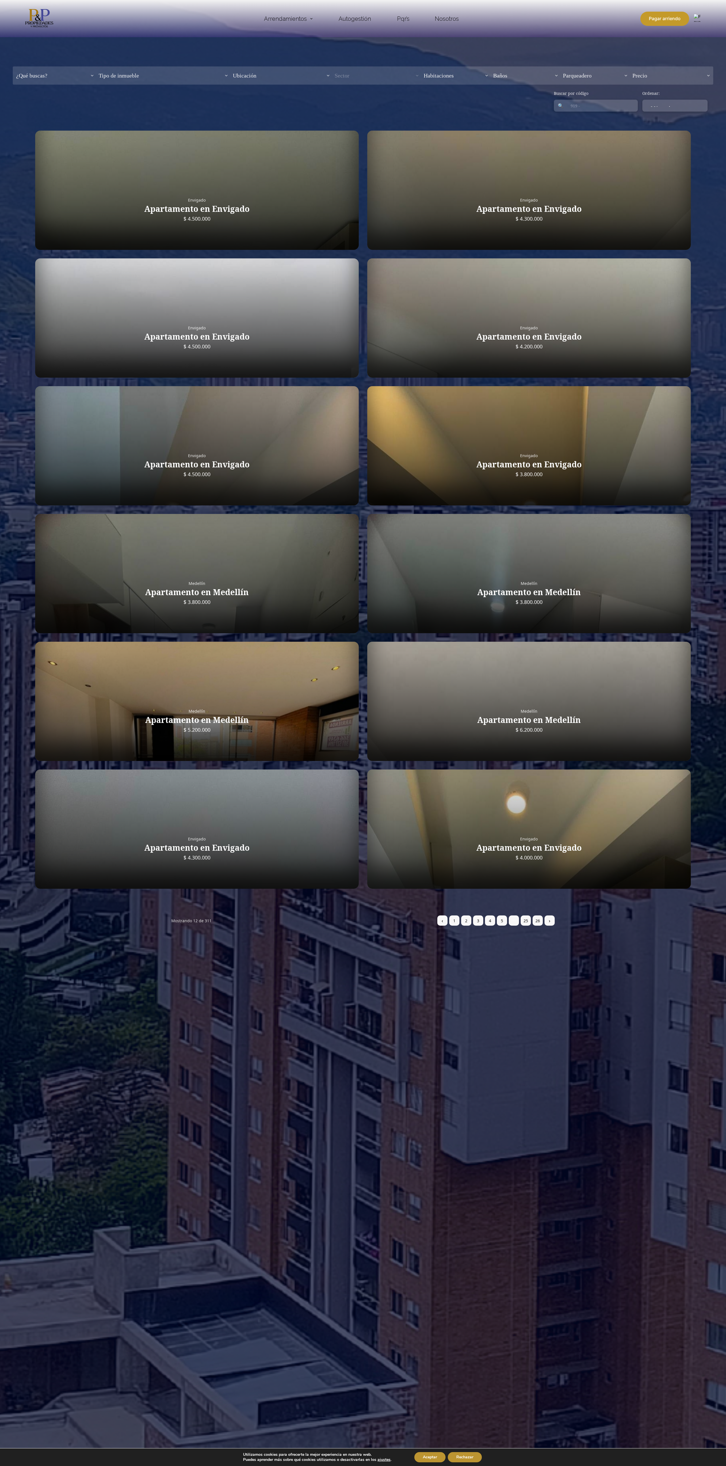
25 (526, 920)
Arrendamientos (285, 18)
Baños (500, 75)
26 (537, 920)
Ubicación (244, 75)
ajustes (384, 1459)
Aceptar (430, 1457)
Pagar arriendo (665, 18)
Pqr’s (403, 18)
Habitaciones (439, 75)
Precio (639, 75)
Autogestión (355, 18)
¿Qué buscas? (31, 75)
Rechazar (464, 1457)
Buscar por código (571, 93)
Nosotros (447, 18)
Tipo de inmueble (119, 75)
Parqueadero (577, 75)
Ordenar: (651, 93)
